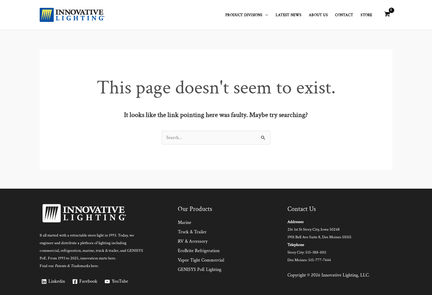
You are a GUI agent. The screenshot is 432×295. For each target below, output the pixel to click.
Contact (344, 15)
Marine (184, 222)
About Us (318, 15)
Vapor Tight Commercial (201, 260)
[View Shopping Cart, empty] (387, 14)
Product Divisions (243, 15)
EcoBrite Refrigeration (199, 251)
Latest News (288, 15)
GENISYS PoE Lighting (199, 269)
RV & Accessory (192, 241)
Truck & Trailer (192, 232)
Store (366, 15)
